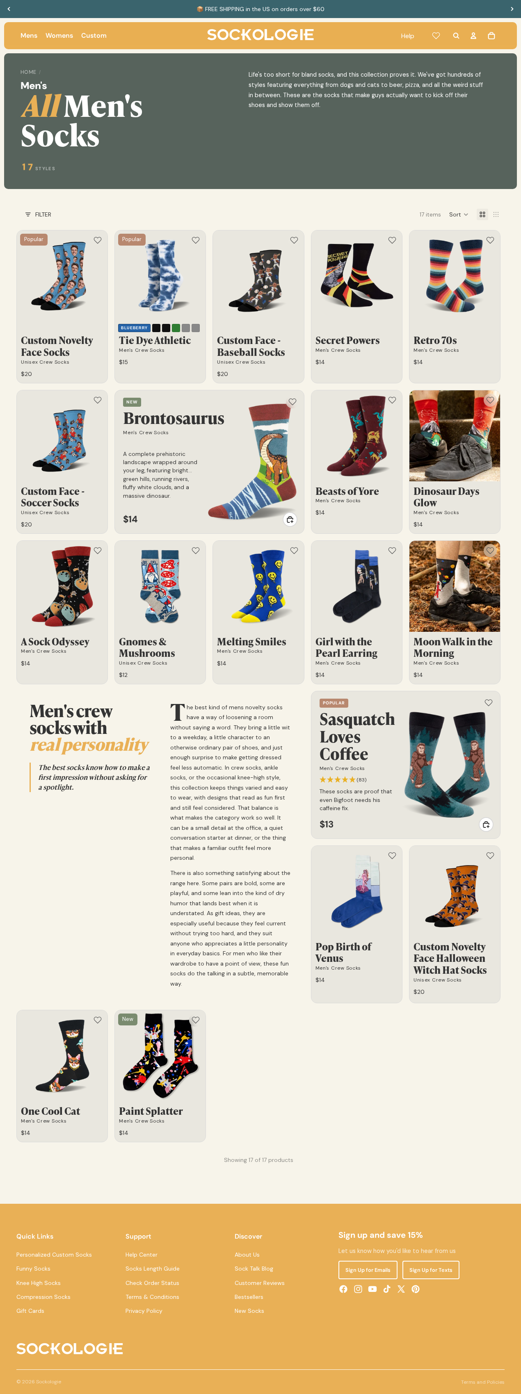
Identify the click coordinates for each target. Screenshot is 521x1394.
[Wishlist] (436, 36)
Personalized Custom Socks (54, 1254)
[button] (458, 214)
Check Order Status (152, 1283)
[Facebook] (343, 1289)
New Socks (249, 1311)
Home (29, 72)
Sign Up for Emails (368, 1269)
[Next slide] (512, 9)
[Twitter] (401, 1289)
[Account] (473, 36)
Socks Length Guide (153, 1268)
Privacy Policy (144, 1311)
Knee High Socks (38, 1283)
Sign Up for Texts (430, 1269)
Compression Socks (43, 1297)
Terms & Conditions (152, 1297)
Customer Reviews (260, 1283)
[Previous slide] (9, 9)
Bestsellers (249, 1297)
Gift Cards (30, 1311)
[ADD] (290, 519)
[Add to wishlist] (97, 240)
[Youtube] (372, 1289)
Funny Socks (33, 1268)
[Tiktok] (387, 1289)
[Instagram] (358, 1289)
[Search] (456, 36)
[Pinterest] (415, 1289)
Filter (43, 214)
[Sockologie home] (260, 36)
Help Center (142, 1254)
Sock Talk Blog (254, 1268)
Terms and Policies (483, 1382)
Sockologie (48, 1381)
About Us (247, 1254)
